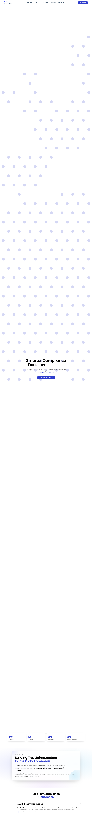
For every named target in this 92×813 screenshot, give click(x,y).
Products (29, 2)
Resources (53, 2)
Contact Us (61, 2)
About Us (37, 2)
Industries (45, 2)
